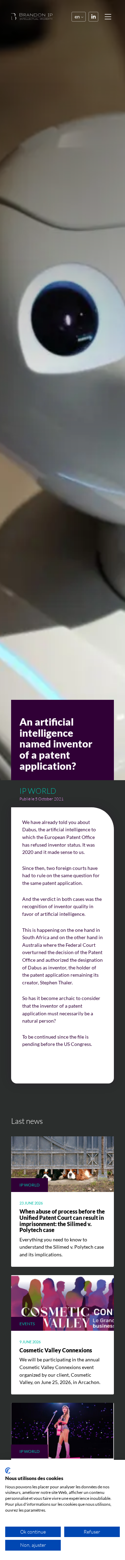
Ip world (37, 790)
